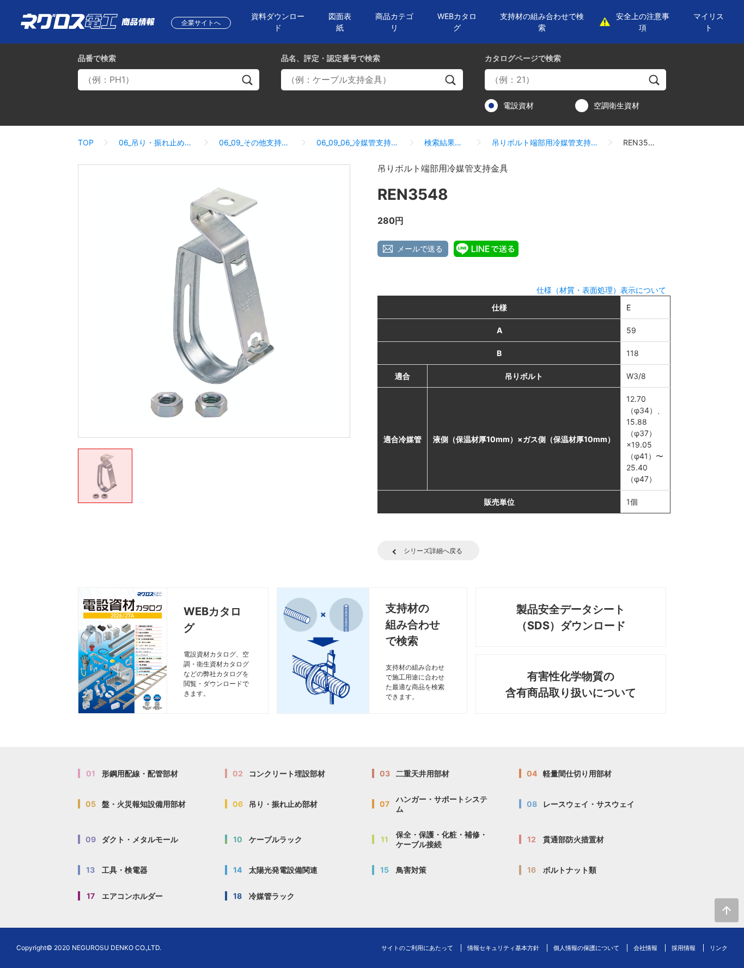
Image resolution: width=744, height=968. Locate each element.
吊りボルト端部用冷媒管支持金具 (545, 142)
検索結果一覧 (445, 142)
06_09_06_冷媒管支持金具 (358, 142)
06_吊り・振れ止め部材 (156, 142)
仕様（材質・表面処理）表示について (601, 290)
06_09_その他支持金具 (255, 142)
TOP (86, 142)
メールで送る (420, 248)
